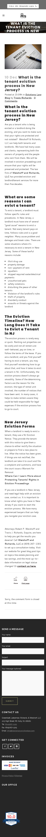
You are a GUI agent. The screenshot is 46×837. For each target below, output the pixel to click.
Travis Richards (23, 97)
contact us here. (26, 566)
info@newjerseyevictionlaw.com (20, 731)
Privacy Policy (8, 776)
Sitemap (18, 776)
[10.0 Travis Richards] (11, 826)
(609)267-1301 (11, 724)
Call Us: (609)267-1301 (21, 6)
